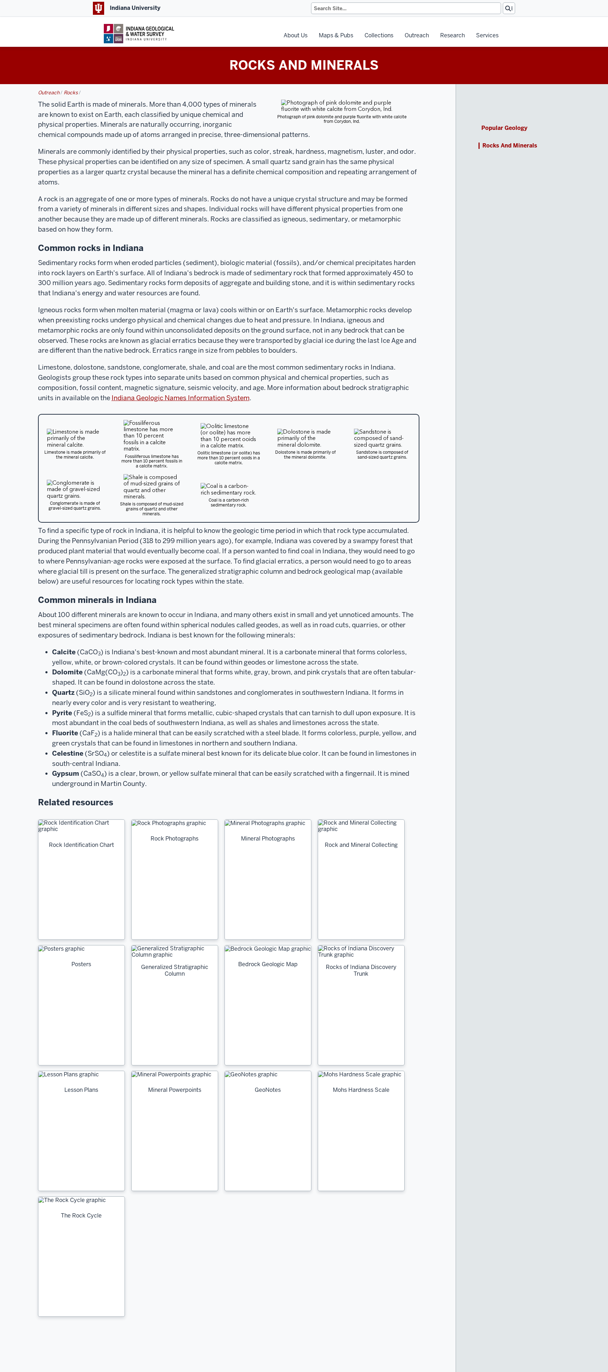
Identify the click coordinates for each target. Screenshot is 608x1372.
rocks (71, 92)
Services (487, 35)
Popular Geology (504, 128)
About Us (296, 35)
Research (452, 35)
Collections (379, 35)
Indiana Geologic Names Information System (180, 398)
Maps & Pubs (336, 35)
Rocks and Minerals (509, 146)
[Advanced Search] (509, 8)
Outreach (417, 35)
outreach (48, 92)
